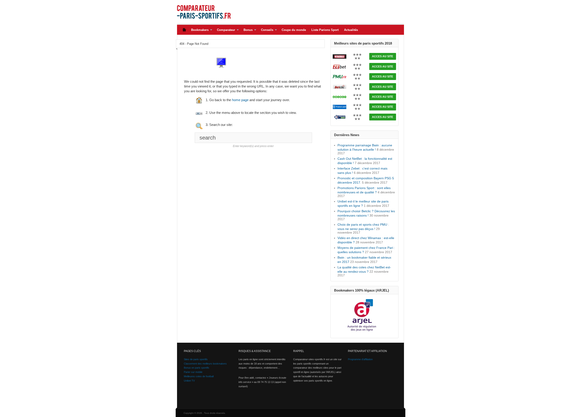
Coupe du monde (294, 30)
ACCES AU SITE (382, 56)
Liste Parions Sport (325, 30)
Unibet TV (189, 380)
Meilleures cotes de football (199, 376)
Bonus (247, 30)
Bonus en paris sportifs (196, 367)
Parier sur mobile (193, 372)
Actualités (351, 30)
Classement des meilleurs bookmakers (205, 363)
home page (240, 100)
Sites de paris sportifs (196, 359)
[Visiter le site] (339, 56)
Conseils (265, 30)
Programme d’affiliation (360, 359)
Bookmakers (198, 30)
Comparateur (224, 30)
